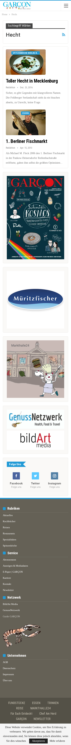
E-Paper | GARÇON (13, 571)
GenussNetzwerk (11, 610)
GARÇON (21, 719)
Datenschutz (9, 668)
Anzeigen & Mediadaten (15, 565)
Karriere (7, 577)
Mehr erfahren (57, 741)
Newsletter (8, 590)
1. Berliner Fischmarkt (26, 141)
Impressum (8, 674)
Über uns (7, 680)
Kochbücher (9, 521)
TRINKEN (53, 703)
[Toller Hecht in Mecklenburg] (26, 62)
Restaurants (9, 533)
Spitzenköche (10, 545)
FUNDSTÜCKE (16, 703)
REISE (19, 708)
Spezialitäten (9, 539)
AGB (5, 662)
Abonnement (9, 559)
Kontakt (7, 584)
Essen (25, 113)
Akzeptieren (38, 740)
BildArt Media (10, 604)
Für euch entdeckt (21, 713)
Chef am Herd (47, 713)
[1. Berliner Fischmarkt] (26, 122)
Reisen (6, 527)
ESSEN (36, 703)
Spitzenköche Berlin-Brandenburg (26, 53)
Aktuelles (8, 515)
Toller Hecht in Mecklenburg (32, 81)
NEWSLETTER (42, 719)
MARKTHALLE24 (40, 708)
